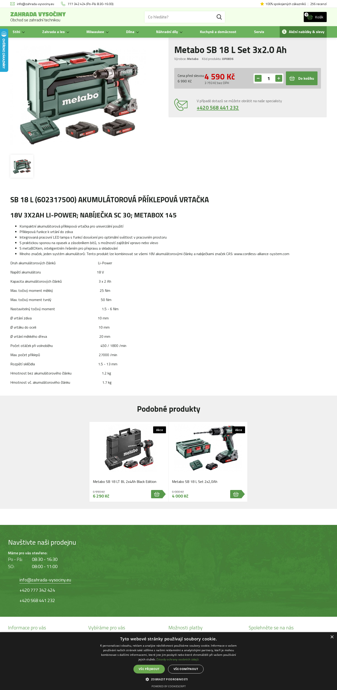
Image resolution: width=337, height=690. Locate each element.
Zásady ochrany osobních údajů (177, 659)
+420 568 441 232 (218, 108)
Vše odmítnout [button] (186, 669)
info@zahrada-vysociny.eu (45, 579)
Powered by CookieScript (169, 686)
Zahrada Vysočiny (38, 17)
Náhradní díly (167, 31)
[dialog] (168, 661)
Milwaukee (95, 31)
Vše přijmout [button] (149, 669)
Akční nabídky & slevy (306, 31)
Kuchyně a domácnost (218, 31)
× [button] (332, 637)
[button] (168, 679)
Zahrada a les (53, 31)
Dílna (130, 31)
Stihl (16, 31)
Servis (259, 31)
